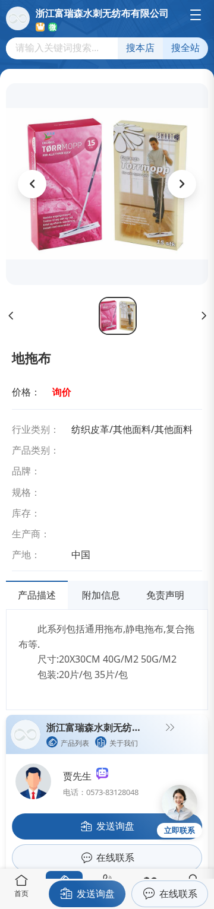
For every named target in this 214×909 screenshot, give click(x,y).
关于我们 (123, 743)
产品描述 (37, 594)
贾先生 (79, 776)
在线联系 (178, 893)
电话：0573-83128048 (101, 792)
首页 (21, 893)
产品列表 (75, 743)
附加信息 (101, 594)
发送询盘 (96, 893)
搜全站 (185, 48)
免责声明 (165, 594)
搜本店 (140, 48)
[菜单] (195, 15)
